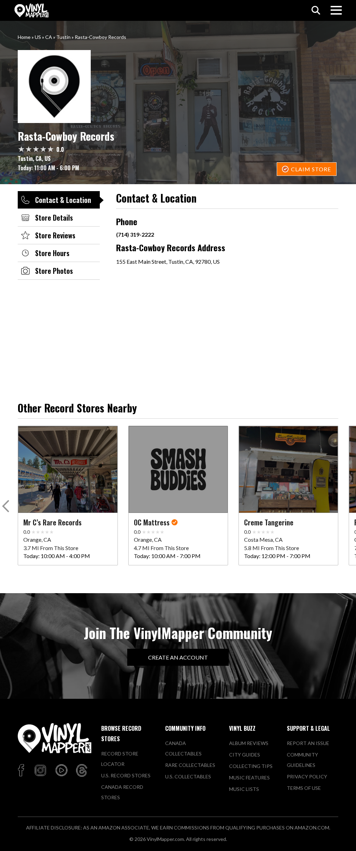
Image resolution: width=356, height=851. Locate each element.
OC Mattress (152, 522)
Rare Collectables (190, 765)
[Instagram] (40, 771)
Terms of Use (304, 788)
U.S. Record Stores (126, 775)
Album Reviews (248, 743)
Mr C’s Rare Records (52, 522)
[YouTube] (61, 771)
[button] (6, 507)
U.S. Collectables (188, 776)
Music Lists (244, 789)
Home (24, 37)
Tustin (63, 37)
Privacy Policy (307, 776)
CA (48, 37)
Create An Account (178, 657)
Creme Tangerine (268, 522)
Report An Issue (308, 743)
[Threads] (81, 771)
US (38, 37)
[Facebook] (22, 771)
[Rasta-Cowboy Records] (178, 86)
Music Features (249, 777)
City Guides (244, 755)
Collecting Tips (251, 766)
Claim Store (311, 169)
